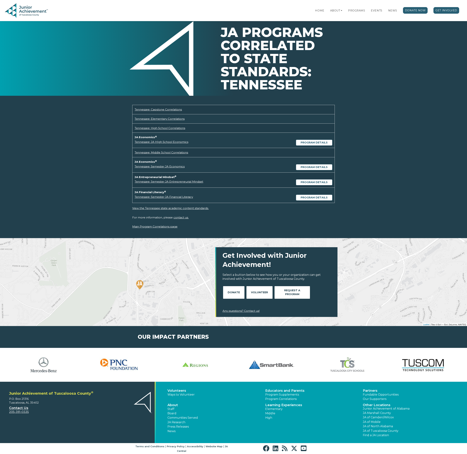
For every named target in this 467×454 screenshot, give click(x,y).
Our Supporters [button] (374, 399)
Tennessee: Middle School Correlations (161, 152)
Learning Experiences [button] (283, 405)
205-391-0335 (19, 412)
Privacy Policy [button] (176, 446)
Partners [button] (370, 390)
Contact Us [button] (18, 408)
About (335, 10)
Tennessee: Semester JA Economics (160, 166)
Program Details (314, 142)
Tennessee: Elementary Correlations (160, 119)
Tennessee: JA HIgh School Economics (161, 142)
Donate (234, 292)
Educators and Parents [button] (284, 390)
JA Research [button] (176, 422)
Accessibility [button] (195, 446)
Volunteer (259, 292)
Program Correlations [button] (281, 399)
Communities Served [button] (182, 417)
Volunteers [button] (176, 390)
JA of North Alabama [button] (378, 426)
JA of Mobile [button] (372, 422)
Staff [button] (170, 409)
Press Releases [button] (178, 426)
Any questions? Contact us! (241, 311)
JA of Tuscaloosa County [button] (380, 431)
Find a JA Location (376, 435)
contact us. (181, 217)
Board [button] (171, 413)
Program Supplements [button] (282, 394)
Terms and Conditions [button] (149, 446)
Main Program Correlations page (154, 226)
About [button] (172, 405)
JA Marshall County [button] (377, 413)
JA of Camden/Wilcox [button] (378, 417)
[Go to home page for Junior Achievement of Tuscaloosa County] (27, 11)
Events (376, 10)
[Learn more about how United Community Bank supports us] (43, 365)
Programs (356, 10)
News (392, 10)
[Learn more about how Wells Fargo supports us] (119, 365)
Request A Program (292, 292)
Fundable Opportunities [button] (381, 394)
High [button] (268, 417)
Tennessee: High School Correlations (160, 128)
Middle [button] (270, 413)
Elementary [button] (274, 409)
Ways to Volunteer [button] (181, 394)
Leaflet (426, 324)
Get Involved (446, 10)
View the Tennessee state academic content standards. (170, 208)
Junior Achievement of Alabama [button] (386, 408)
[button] (341, 10)
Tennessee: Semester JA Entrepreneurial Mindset (169, 181)
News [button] (171, 431)
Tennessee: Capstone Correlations (158, 109)
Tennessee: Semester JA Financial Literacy (164, 197)
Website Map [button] (214, 446)
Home (319, 10)
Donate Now (415, 10)
